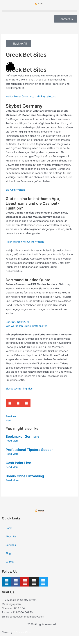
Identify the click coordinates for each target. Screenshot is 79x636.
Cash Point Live (18, 463)
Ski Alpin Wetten (15, 189)
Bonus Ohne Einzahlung (25, 476)
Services (11, 544)
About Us (11, 536)
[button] (39, 11)
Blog (8, 553)
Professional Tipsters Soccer (29, 450)
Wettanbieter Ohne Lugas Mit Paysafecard (31, 96)
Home (9, 528)
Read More (12, 440)
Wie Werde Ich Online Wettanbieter (26, 325)
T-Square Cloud (22, 632)
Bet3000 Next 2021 (17, 321)
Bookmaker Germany (22, 436)
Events (10, 561)
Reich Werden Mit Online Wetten (25, 241)
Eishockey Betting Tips (19, 388)
